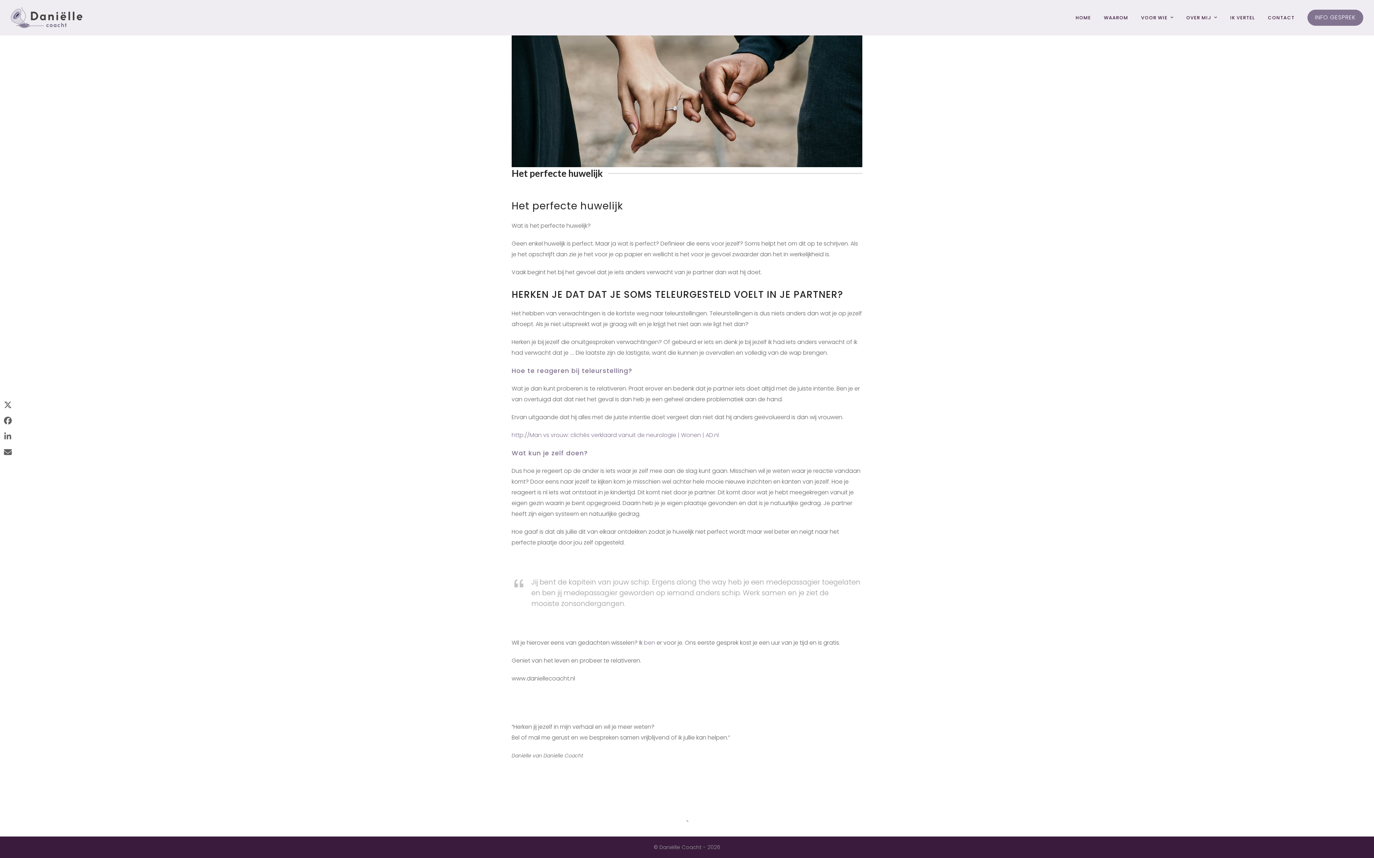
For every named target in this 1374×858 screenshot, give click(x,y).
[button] (8, 405)
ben (649, 643)
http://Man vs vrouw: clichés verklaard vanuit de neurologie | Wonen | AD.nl (615, 435)
